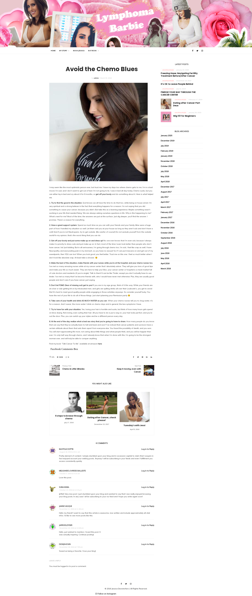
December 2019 (167, 140)
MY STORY (63, 51)
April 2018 (165, 181)
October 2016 (166, 233)
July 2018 (165, 171)
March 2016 (166, 268)
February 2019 (167, 151)
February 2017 (167, 212)
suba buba (64, 487)
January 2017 (166, 217)
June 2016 (165, 253)
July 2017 (165, 197)
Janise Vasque (65, 506)
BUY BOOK (92, 51)
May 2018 (165, 176)
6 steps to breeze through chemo (68, 417)
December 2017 (167, 187)
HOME (53, 51)
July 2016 (165, 248)
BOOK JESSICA (79, 51)
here (100, 344)
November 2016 (167, 227)
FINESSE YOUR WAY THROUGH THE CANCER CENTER (178, 93)
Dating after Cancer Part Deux (186, 104)
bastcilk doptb (66, 449)
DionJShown (65, 544)
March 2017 (166, 207)
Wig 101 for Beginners (184, 115)
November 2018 (167, 161)
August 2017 (166, 192)
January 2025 (166, 135)
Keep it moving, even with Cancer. (129, 369)
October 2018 (166, 166)
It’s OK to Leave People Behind (177, 84)
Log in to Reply (147, 449)
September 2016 (168, 238)
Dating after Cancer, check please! (101, 419)
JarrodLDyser (65, 525)
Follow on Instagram (106, 593)
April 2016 (165, 263)
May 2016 (165, 258)
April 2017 (165, 202)
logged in (65, 566)
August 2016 (166, 243)
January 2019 (166, 156)
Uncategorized (168, 70)
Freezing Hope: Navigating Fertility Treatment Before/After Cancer (179, 74)
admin (96, 78)
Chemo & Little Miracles (73, 367)
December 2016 (167, 222)
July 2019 (165, 146)
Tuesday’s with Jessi (135, 425)
